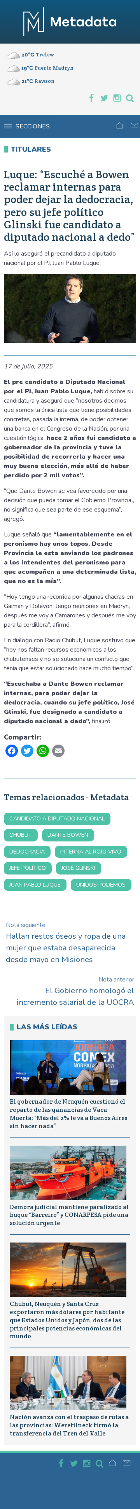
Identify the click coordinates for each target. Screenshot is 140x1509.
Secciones (33, 126)
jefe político (27, 868)
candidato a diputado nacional (57, 818)
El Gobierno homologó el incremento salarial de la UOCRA (75, 991)
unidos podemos (101, 885)
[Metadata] (70, 22)
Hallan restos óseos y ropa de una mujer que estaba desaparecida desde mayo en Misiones (66, 943)
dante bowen (67, 835)
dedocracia (27, 851)
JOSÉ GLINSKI (78, 868)
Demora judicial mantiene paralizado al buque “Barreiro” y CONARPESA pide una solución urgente (69, 1215)
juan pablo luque (35, 885)
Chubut (20, 835)
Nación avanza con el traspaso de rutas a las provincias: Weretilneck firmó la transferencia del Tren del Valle (69, 1425)
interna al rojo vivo (90, 851)
